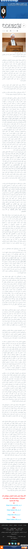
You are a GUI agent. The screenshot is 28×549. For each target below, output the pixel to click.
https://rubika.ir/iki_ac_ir (14, 520)
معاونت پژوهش (13, 528)
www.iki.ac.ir (14, 541)
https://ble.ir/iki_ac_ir (14, 515)
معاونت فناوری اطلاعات (10, 530)
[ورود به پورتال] (24, 547)
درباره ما (25, 525)
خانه (2, 1)
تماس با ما (20, 525)
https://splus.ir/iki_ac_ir (14, 510)
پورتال (15, 1)
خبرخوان (15, 525)
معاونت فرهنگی (6, 528)
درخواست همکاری (5, 525)
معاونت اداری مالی (19, 530)
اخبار (9, 31)
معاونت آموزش (20, 528)
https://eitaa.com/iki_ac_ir (14, 505)
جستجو (11, 525)
